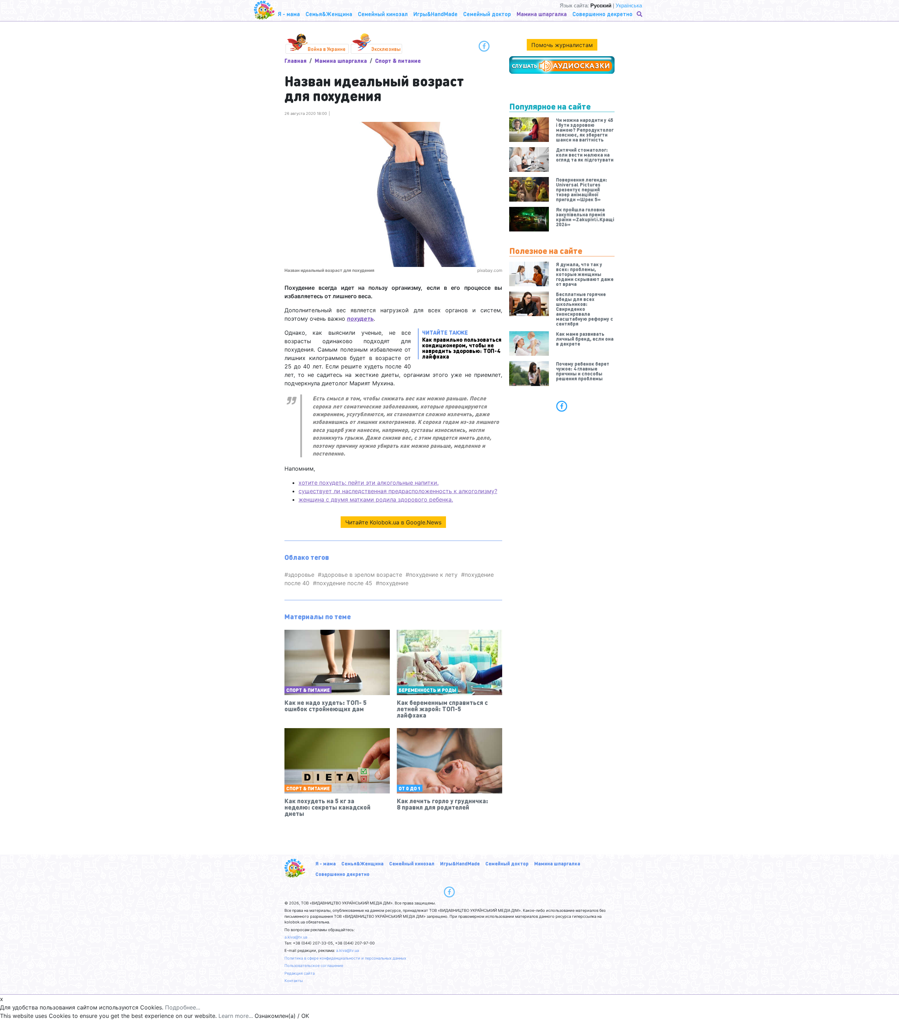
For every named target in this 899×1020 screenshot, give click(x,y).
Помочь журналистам (562, 44)
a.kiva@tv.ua (295, 937)
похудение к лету (433, 574)
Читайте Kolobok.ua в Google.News (393, 522)
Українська (629, 5)
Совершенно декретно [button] (602, 14)
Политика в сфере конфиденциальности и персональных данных (345, 958)
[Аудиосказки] (562, 65)
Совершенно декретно (342, 874)
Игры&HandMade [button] (435, 14)
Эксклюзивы (386, 49)
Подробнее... (182, 1007)
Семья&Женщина (362, 863)
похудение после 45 (344, 583)
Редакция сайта (299, 973)
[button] (640, 14)
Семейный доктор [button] (487, 14)
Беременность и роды (427, 690)
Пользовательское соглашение (313, 965)
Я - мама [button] (289, 14)
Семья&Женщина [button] (329, 14)
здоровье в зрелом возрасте (361, 574)
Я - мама (325, 863)
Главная (295, 60)
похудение (393, 583)
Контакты (293, 980)
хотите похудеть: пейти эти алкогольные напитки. (368, 482)
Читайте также (461, 344)
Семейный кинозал (411, 863)
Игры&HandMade (460, 863)
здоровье (301, 574)
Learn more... (235, 1015)
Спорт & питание (398, 60)
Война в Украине (327, 49)
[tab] (562, 406)
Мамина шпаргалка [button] (542, 14)
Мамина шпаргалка (341, 60)
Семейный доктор (507, 863)
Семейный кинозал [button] (383, 14)
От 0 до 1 (410, 788)
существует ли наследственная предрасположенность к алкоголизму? (397, 491)
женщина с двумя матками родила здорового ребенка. (375, 499)
